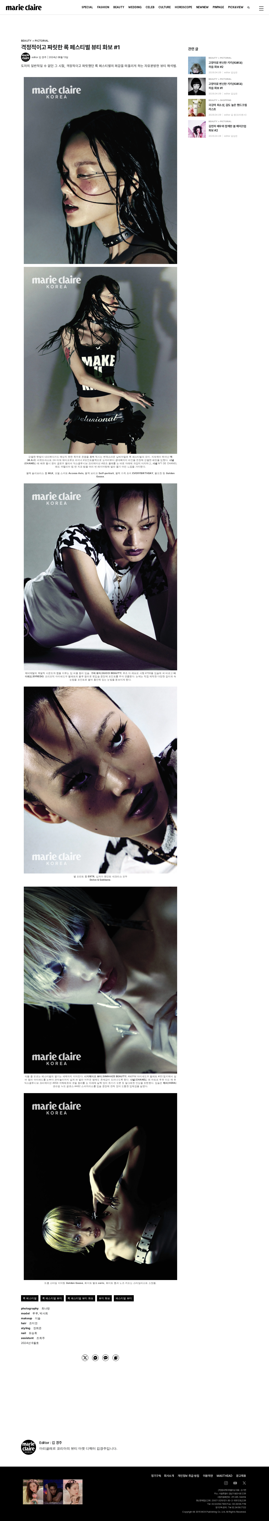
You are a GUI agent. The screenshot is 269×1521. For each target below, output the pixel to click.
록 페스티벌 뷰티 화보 (80, 1298)
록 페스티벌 (30, 1298)
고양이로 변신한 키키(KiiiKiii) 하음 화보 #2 (225, 65)
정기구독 (156, 1476)
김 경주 (42, 57)
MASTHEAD (224, 1476)
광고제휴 (241, 1476)
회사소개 (169, 1476)
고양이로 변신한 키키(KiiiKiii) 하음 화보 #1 (225, 86)
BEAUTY (26, 40)
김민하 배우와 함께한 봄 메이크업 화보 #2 (227, 128)
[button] (248, 7)
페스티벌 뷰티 (124, 1298)
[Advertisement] (100, 1395)
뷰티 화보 (104, 1298)
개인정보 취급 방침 (188, 1476)
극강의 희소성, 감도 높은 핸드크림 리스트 (228, 107)
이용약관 (208, 1476)
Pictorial (42, 40)
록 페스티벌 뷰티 (52, 1298)
